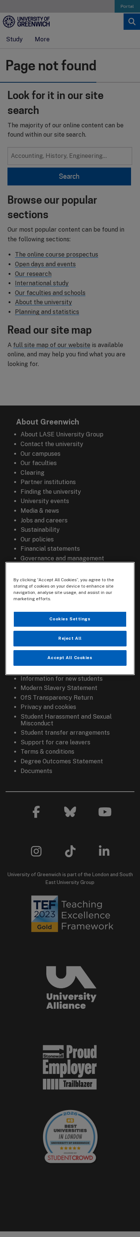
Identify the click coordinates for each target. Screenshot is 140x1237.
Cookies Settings (69, 618)
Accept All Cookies (69, 657)
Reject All (70, 638)
